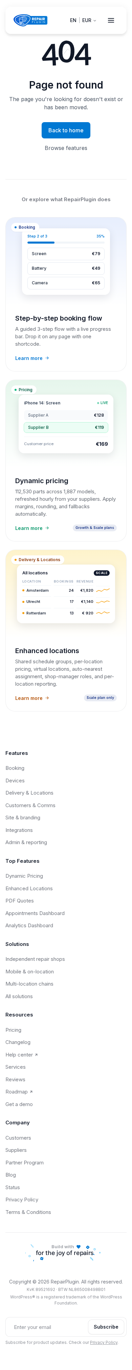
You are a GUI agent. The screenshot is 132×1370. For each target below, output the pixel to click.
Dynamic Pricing (24, 876)
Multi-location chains (29, 984)
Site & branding (22, 817)
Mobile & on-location (29, 971)
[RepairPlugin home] (30, 20)
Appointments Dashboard (35, 913)
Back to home (66, 130)
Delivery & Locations (29, 792)
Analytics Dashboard (29, 925)
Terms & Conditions (28, 1212)
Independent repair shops (35, 959)
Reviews (15, 1079)
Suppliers (16, 1150)
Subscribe (106, 1327)
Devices (15, 780)
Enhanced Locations (29, 888)
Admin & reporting (26, 842)
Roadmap (16, 1091)
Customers (18, 1138)
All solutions (19, 996)
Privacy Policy (21, 1199)
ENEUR (80, 20)
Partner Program (24, 1162)
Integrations (19, 830)
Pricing (13, 1030)
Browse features (66, 148)
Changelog (17, 1042)
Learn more (29, 358)
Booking (14, 768)
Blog (10, 1175)
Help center (19, 1054)
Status (12, 1187)
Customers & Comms (30, 805)
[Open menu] (111, 20)
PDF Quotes (19, 900)
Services (15, 1067)
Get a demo (19, 1104)
